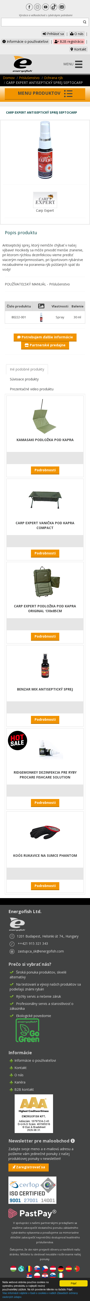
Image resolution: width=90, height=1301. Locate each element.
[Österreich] (52, 1268)
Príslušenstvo (29, 77)
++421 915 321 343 (33, 943)
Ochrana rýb (53, 77)
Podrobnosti (45, 470)
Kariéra (19, 1082)
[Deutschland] (60, 1268)
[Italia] (60, 1275)
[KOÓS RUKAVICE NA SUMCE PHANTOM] (45, 831)
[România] (29, 1268)
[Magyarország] (13, 1268)
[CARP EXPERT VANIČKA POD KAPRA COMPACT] (45, 499)
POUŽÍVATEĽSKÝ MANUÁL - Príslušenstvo (37, 284)
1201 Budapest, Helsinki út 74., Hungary (47, 936)
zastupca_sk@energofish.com (41, 951)
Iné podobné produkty (27, 369)
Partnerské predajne (47, 345)
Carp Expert (45, 210)
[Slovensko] (37, 1268)
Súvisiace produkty (24, 379)
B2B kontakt (24, 1089)
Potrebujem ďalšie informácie (47, 337)
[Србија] (29, 1275)
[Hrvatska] (45, 1275)
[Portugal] (76, 1268)
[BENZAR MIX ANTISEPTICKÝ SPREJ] (45, 665)
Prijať (73, 1283)
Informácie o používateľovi (27, 41)
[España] (68, 1268)
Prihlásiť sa (55, 33)
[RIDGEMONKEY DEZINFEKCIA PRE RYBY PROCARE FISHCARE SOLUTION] (45, 748)
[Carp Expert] (45, 199)
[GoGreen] (24, 1029)
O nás (78, 33)
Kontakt (79, 49)
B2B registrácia (71, 41)
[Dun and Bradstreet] (30, 1113)
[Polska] (37, 1275)
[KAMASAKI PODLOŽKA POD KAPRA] (45, 416)
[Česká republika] (45, 1268)
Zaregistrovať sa (30, 1167)
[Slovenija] (52, 1275)
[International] (21, 1268)
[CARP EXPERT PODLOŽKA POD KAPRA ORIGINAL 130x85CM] (45, 582)
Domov (9, 77)
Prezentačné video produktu (32, 389)
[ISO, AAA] (32, 1187)
